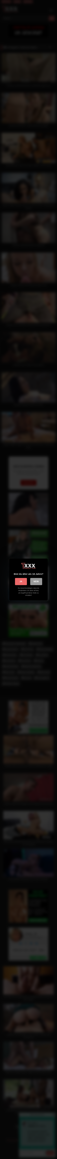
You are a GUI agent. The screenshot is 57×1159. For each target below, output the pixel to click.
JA (20, 581)
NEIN (36, 581)
